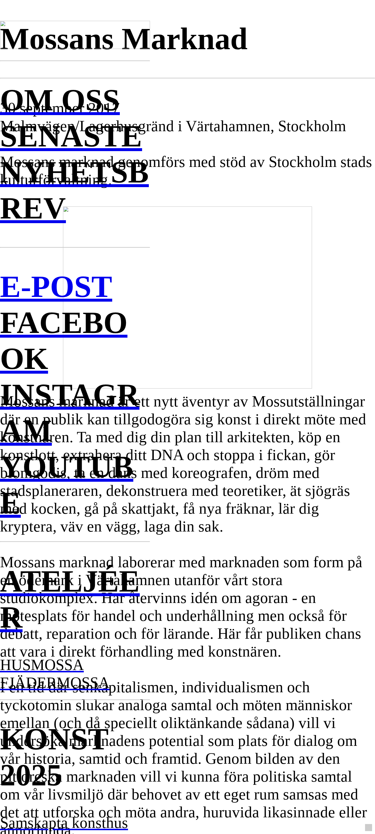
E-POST (56, 286)
